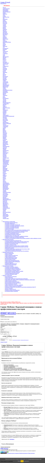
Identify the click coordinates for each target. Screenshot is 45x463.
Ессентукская (5, 216)
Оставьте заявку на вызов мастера (7, 316)
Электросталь (5, 125)
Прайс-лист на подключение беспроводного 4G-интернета (17, 251)
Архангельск (5, 63)
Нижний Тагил (6, 62)
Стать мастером (3, 453)
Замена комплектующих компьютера (12, 261)
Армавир (4, 110)
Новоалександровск (7, 192)
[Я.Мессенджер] (1, 452)
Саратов (4, 24)
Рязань (4, 39)
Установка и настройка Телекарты (12, 227)
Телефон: (2, 329)
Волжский (5, 69)
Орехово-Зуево (6, 157)
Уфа (3, 18)
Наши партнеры (31, 453)
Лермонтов (5, 204)
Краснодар (5, 23)
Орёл (4, 73)
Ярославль (5, 32)
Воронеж (4, 21)
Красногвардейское (7, 212)
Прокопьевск (5, 109)
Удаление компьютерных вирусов (12, 273)
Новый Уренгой (6, 159)
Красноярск (5, 19)
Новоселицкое (6, 215)
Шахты (4, 94)
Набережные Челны (7, 42)
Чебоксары (5, 46)
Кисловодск (5, 143)
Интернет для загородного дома (11, 243)
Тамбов (4, 80)
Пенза (4, 43)
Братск (4, 97)
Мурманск (5, 79)
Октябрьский (5, 163)
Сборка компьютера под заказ (11, 257)
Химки (4, 87)
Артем (4, 174)
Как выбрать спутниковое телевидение (13, 234)
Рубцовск (5, 134)
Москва (4, 7)
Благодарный (5, 194)
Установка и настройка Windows (11, 267)
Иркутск (4, 30)
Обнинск (4, 156)
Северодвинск (6, 115)
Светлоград (5, 193)
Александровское (6, 207)
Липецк (4, 44)
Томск (4, 35)
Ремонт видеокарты (9, 262)
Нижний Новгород (6, 11)
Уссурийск (5, 118)
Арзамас (4, 178)
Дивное (4, 210)
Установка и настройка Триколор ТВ (12, 224)
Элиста (4, 180)
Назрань (4, 154)
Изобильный (5, 187)
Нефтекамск (5, 142)
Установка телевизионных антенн (12, 233)
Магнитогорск (6, 56)
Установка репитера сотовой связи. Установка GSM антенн (17, 241)
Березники (5, 135)
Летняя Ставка (6, 218)
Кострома (5, 83)
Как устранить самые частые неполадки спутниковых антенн (17, 229)
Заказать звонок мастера (5, 447)
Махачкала (5, 34)
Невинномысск (6, 161)
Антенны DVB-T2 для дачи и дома (12, 235)
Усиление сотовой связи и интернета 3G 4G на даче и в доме (17, 248)
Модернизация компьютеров (11, 258)
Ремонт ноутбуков (8, 254)
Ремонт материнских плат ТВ (11, 283)
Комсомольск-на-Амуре (7, 90)
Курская (4, 213)
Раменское (5, 153)
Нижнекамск (5, 92)
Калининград (5, 48)
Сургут (4, 60)
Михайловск (5, 186)
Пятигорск (5, 132)
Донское (4, 190)
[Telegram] (4, 452)
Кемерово (5, 37)
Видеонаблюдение (4, 325)
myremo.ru (12, 439)
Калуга (4, 67)
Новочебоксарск (6, 146)
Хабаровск (5, 31)
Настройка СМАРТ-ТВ (9, 223)
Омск (4, 14)
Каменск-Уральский (7, 123)
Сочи (4, 54)
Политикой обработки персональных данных (34, 459)
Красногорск (5, 120)
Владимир (5, 61)
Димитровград (6, 162)
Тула (4, 47)
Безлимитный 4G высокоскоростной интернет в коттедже (16, 246)
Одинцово (5, 139)
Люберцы (5, 106)
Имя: (1, 327)
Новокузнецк (5, 38)
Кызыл (4, 158)
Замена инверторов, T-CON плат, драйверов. (14, 284)
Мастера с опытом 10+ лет (10, 289)
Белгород (5, 59)
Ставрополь (5, 53)
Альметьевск (5, 126)
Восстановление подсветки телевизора (13, 282)
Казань (4, 12)
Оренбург (5, 36)
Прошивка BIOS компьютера (11, 263)
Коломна (4, 137)
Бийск (4, 108)
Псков (4, 105)
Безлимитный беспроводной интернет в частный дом (16, 242)
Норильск (5, 117)
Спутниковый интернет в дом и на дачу (13, 249)
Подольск (5, 77)
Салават (4, 127)
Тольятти (4, 26)
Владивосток (5, 33)
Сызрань (4, 121)
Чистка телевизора (9, 288)
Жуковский (5, 168)
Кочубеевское (5, 189)
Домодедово (5, 141)
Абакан (4, 114)
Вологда (4, 74)
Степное (4, 217)
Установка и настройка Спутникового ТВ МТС (14, 225)
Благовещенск (5, 98)
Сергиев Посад (6, 182)
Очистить (2, 326)
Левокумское (5, 214)
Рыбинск (4, 113)
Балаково (4, 111)
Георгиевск (5, 196)
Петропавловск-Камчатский (8, 116)
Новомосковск (6, 150)
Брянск (4, 58)
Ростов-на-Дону (6, 17)
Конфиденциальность (23, 453)
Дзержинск (5, 95)
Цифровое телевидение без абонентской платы (14, 237)
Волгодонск (5, 119)
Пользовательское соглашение (13, 453)
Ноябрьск (5, 175)
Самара (4, 15)
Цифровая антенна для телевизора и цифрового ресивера (16, 236)
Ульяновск (5, 29)
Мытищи (4, 104)
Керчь (4, 129)
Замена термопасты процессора (11, 255)
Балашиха (5, 49)
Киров (4, 45)
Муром (4, 167)
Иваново (4, 57)
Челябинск (5, 13)
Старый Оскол (6, 103)
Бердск (4, 177)
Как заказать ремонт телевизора (11, 291)
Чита (4, 65)
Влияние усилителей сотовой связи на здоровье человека (16, 245)
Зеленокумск (5, 206)
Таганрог (5, 89)
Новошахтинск (6, 170)
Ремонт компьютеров (9, 253)
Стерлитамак (5, 81)
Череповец (5, 72)
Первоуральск (5, 152)
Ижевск (4, 27)
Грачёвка (4, 191)
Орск (4, 96)
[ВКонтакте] (3, 452)
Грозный (4, 78)
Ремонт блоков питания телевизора (12, 281)
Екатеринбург (5, 10)
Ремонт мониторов (9, 277)
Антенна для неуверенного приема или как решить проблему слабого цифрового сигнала (23, 238)
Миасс (4, 128)
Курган (4, 71)
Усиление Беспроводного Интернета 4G (13, 240)
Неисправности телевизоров (11, 276)
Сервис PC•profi (5, 2)
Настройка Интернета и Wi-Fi (11, 274)
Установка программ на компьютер (12, 268)
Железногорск (5, 185)
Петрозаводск (5, 82)
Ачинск (4, 176)
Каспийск (5, 155)
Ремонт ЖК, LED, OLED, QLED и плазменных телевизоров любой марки (20, 279)
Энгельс (4, 99)
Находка (4, 131)
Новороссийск (6, 85)
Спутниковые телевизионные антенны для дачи (14, 232)
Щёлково (4, 148)
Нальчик (4, 93)
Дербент (4, 149)
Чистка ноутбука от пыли (10, 259)
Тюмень (4, 25)
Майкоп (4, 138)
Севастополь (5, 51)
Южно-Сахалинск (6, 107)
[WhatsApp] (7, 452)
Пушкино (5, 173)
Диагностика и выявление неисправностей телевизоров (16, 278)
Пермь (4, 20)
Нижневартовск (6, 84)
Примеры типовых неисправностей (12, 290)
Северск (4, 171)
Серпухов (5, 147)
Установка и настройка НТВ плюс (12, 226)
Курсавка (5, 209)
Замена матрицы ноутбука (10, 256)
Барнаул (4, 28)
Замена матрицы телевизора (10, 280)
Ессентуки (5, 165)
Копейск (4, 130)
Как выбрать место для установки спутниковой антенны (16, 231)
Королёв (4, 101)
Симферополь (5, 66)
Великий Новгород (7, 102)
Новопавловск (6, 198)
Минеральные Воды (7, 199)
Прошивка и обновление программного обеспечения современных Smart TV (20, 287)
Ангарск (4, 100)
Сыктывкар (5, 91)
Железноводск (6, 5)
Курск (4, 50)
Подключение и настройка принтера (12, 272)
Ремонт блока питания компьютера (12, 260)
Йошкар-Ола (5, 86)
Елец (4, 179)
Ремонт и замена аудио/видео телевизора (13, 285)
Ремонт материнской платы (10, 264)
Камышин (5, 166)
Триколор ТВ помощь (9, 228)
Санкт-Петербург (6, 8)
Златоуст (4, 124)
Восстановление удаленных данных (12, 270)
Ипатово (4, 197)
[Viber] (6, 452)
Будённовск (5, 195)
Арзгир (4, 211)
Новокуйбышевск (6, 183)
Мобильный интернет (9, 247)
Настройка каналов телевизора (11, 222)
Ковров (4, 140)
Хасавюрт (5, 133)
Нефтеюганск (5, 144)
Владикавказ (5, 76)
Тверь (4, 55)
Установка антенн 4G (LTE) (10, 244)
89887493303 (8, 313)
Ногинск (4, 181)
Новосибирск (5, 9)
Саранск (4, 70)
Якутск (4, 75)
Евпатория (5, 169)
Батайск (4, 145)
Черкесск (4, 151)
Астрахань (5, 41)
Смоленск (5, 68)
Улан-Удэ (4, 52)
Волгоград (5, 22)
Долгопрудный (6, 164)
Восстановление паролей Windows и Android (14, 271)
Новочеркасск (5, 122)
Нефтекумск (5, 205)
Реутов (4, 172)
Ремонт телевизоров (12, 325)
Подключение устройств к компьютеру (13, 269)
